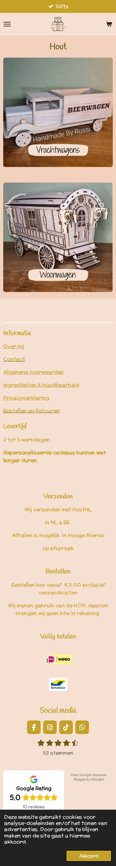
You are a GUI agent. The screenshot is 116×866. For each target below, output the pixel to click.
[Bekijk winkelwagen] (109, 24)
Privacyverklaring (26, 397)
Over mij (13, 346)
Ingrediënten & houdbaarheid (41, 385)
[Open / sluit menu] (7, 24)
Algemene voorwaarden (33, 372)
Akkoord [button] (88, 855)
